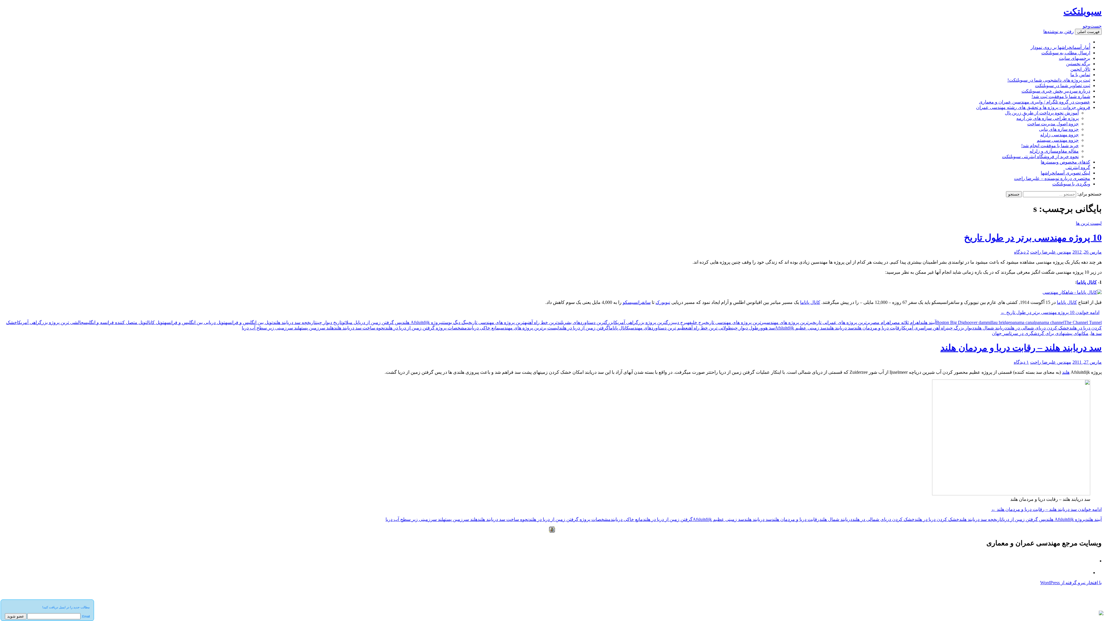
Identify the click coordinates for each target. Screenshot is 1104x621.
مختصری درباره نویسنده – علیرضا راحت (1052, 178)
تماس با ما (1080, 74)
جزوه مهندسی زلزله (1059, 134)
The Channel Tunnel (1083, 322)
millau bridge (998, 322)
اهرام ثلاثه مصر (905, 322)
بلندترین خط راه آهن (546, 322)
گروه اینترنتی (1077, 167)
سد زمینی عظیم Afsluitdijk (800, 327)
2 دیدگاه (1021, 252)
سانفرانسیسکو (637, 302)
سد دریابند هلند (840, 327)
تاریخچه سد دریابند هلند (294, 322)
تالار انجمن (1080, 69)
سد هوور (766, 327)
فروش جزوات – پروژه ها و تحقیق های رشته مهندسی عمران (1033, 107)
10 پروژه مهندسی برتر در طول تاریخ (1033, 237)
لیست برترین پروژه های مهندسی (529, 327)
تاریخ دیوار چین (329, 322)
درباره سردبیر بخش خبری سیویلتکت (1055, 91)
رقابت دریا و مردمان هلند (878, 327)
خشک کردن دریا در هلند (937, 519)
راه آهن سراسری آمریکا (924, 327)
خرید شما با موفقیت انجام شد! (1050, 145)
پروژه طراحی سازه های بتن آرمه (1047, 118)
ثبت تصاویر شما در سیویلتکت (1062, 85)
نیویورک (663, 302)
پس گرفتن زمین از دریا (380, 322)
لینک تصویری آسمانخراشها (1065, 172)
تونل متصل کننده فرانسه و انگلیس (115, 322)
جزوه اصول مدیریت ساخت (1053, 123)
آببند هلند (928, 322)
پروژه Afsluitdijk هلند (422, 322)
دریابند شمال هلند (990, 327)
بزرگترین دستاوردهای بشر (589, 322)
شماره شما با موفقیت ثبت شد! (1061, 96)
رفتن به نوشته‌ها (1058, 31)
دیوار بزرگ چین (960, 327)
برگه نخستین (1078, 63)
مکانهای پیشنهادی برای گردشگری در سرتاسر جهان (1040, 333)
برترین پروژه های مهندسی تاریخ (735, 322)
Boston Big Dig (950, 322)
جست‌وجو (1092, 26)
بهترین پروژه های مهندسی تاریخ (498, 322)
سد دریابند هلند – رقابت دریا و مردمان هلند (1021, 347)
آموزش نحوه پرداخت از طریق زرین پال (1042, 112)
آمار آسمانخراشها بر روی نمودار (1060, 47)
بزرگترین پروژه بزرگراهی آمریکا (644, 322)
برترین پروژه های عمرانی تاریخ (841, 322)
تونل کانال (155, 322)
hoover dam (975, 322)
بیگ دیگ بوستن (455, 322)
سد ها (1096, 333)
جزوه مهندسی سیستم (1058, 140)
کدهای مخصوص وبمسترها (1065, 162)
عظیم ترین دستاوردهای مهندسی (658, 327)
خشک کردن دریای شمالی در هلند (1038, 327)
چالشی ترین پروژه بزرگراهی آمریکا (50, 322)
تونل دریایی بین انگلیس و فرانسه (194, 322)
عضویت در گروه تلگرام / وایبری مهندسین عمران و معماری (1034, 101)
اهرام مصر (880, 322)
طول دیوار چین (745, 327)
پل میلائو (350, 322)
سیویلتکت (1082, 11)
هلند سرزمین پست (317, 327)
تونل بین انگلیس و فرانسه (249, 322)
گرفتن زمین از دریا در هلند (584, 327)
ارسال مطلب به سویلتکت (1065, 52)
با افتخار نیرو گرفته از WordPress (1071, 582)
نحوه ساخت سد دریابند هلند (359, 327)
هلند (1066, 372)
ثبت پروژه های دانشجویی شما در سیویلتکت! (1048, 80)
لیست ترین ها (1089, 223)
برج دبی (680, 322)
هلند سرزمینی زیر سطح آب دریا (271, 327)
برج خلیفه (696, 322)
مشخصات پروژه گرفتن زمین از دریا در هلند (426, 327)
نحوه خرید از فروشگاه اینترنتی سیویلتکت (1040, 156)
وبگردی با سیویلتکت (1071, 183)
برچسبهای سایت (1074, 58)
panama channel (1049, 322)
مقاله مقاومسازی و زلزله (1054, 151)
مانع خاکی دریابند (483, 327)
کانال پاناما (1087, 282)
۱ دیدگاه (1021, 362)
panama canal (1022, 322)
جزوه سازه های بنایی (1059, 129)
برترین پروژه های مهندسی (788, 322)
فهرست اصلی (1088, 32)
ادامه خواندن (1049, 312)
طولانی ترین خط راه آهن (710, 327)
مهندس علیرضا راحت (1050, 252)
